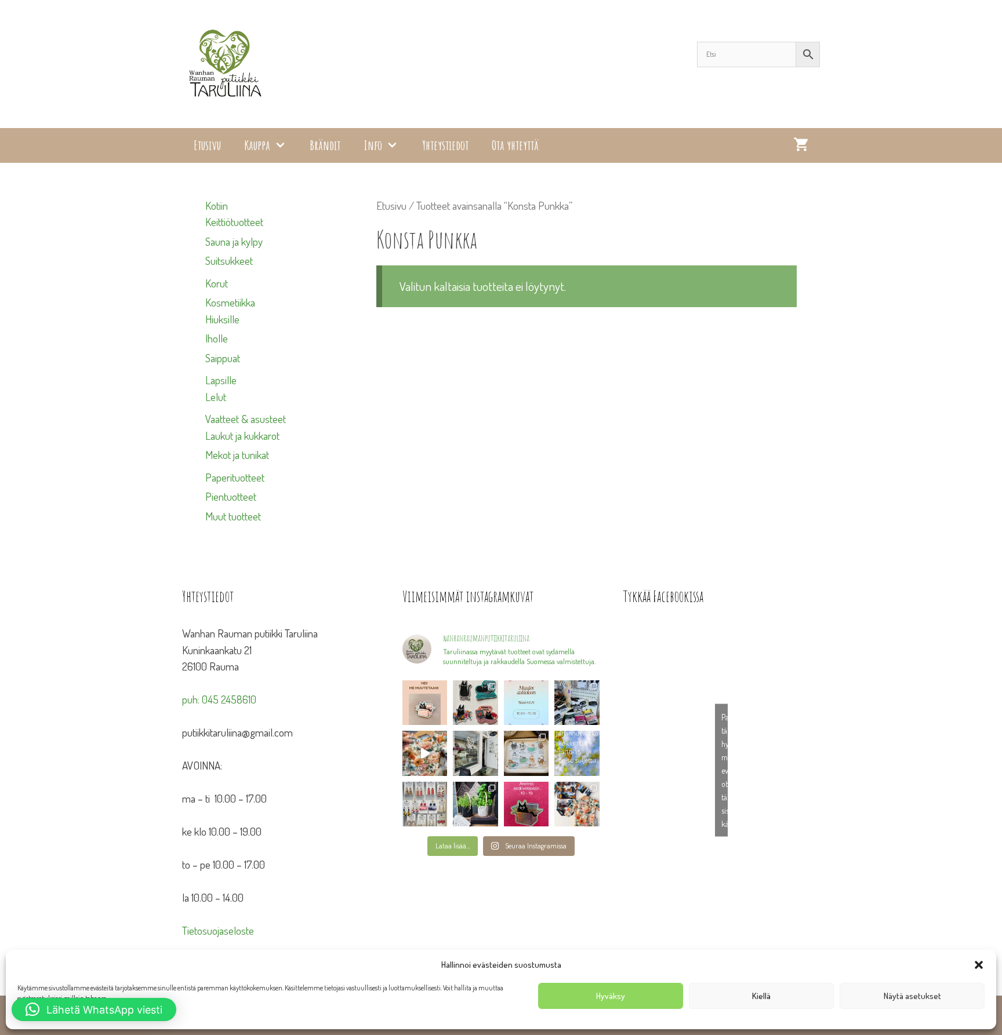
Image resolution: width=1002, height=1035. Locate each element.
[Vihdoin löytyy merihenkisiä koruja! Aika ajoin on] (424, 804)
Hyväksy (610, 995)
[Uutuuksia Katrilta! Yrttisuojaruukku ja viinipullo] (475, 804)
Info (373, 145)
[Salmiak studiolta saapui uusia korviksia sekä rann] (577, 702)
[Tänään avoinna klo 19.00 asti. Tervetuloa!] (577, 753)
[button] (979, 965)
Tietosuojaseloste (218, 930)
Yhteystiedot (445, 145)
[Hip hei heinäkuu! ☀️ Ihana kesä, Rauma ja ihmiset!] (526, 753)
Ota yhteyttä (515, 145)
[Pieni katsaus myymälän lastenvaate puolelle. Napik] (424, 753)
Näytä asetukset (912, 995)
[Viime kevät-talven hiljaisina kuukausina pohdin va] (424, 702)
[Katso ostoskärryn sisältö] (801, 145)
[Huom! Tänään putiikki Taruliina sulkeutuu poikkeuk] (526, 702)
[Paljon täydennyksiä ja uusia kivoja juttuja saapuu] (475, 702)
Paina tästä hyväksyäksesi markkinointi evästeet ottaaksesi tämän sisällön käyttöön (724, 770)
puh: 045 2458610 (219, 699)
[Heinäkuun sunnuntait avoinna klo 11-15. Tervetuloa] (475, 753)
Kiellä (761, 995)
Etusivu (207, 145)
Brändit (325, 145)
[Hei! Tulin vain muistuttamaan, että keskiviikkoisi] (526, 804)
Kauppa (257, 145)
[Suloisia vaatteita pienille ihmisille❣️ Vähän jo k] (577, 804)
